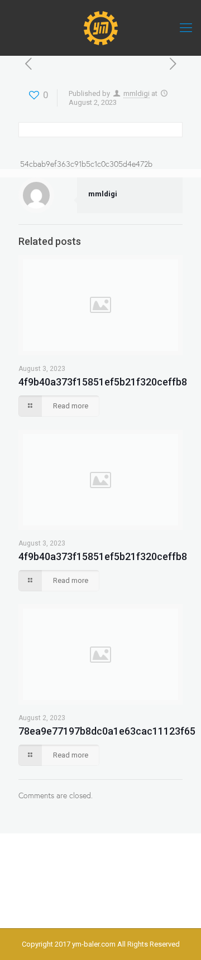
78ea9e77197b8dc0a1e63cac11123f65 (106, 731)
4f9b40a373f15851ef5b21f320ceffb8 (102, 382)
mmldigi (136, 93)
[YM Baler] (100, 28)
